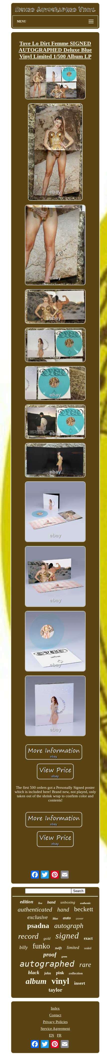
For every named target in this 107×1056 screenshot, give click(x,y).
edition (26, 901)
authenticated (35, 909)
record (28, 936)
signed (67, 935)
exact (88, 938)
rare (85, 964)
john (47, 973)
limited (73, 947)
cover (79, 918)
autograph (68, 925)
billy (23, 947)
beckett (83, 909)
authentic (85, 903)
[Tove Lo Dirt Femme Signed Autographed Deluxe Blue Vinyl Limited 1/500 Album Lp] (55, 82)
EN (51, 1035)
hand (63, 910)
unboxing (67, 902)
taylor (55, 990)
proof (49, 954)
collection (76, 973)
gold (47, 938)
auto (67, 918)
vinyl (60, 981)
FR (59, 1035)
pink (60, 972)
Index (55, 1008)
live (40, 903)
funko (41, 946)
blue (55, 918)
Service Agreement (55, 1029)
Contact (55, 1015)
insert (79, 983)
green (64, 956)
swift (58, 948)
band (51, 902)
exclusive (37, 917)
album (36, 981)
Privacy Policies (55, 1022)
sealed (87, 948)
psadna (38, 925)
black (33, 972)
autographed (47, 964)
